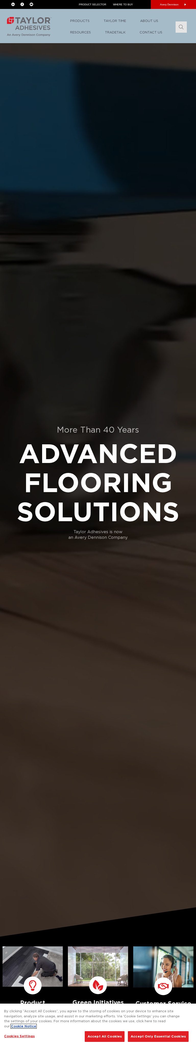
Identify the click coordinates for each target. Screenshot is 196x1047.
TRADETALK (115, 32)
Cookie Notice (23, 1026)
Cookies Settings (19, 1036)
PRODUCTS (80, 21)
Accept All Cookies (105, 1036)
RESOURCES (80, 32)
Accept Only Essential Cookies (158, 1036)
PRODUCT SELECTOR (92, 4)
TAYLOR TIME (115, 21)
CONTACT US (151, 32)
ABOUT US (149, 21)
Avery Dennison (169, 4)
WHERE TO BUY (123, 4)
